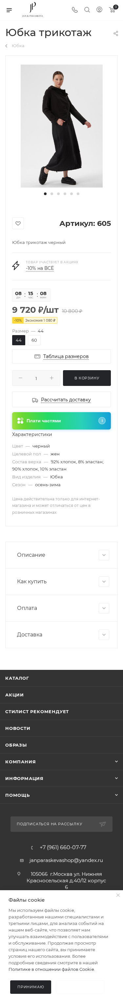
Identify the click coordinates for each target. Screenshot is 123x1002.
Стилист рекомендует (37, 711)
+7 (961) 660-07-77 (63, 847)
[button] (45, 193)
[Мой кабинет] (99, 10)
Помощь (17, 795)
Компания (20, 761)
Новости (18, 728)
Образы (16, 745)
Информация (24, 778)
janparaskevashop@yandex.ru (66, 860)
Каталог (17, 678)
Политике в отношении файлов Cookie (51, 969)
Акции (14, 694)
